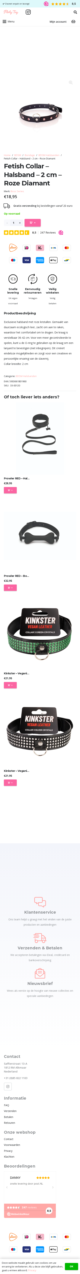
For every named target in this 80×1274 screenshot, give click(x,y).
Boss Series (17, 191)
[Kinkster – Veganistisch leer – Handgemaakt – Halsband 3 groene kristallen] (40, 633)
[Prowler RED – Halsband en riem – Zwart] (40, 438)
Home (7, 155)
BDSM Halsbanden (49, 155)
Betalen (8, 1117)
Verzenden (10, 1111)
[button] (75, 12)
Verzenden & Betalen (40, 948)
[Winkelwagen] (73, 21)
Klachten (9, 1156)
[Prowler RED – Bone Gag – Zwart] (40, 536)
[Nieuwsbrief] (40, 973)
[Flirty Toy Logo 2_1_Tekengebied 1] (11, 12)
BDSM (17, 155)
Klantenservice (40, 912)
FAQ (6, 1105)
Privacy (8, 1151)
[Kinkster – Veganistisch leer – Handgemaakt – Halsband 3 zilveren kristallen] (40, 731)
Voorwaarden (12, 1145)
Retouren (9, 1123)
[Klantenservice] (40, 902)
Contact (8, 1139)
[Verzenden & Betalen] (40, 938)
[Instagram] (28, 12)
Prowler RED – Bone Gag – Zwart (25, 576)
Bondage (30, 155)
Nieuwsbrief (40, 983)
